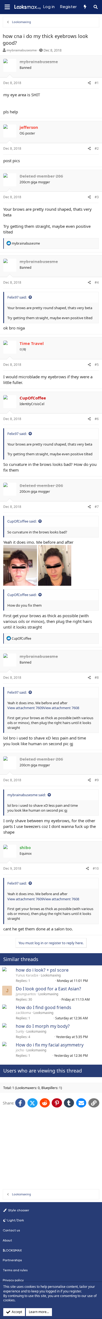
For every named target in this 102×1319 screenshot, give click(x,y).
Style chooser (18, 1210)
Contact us (11, 1230)
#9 (97, 780)
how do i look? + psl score (42, 970)
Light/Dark (15, 1220)
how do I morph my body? (43, 1026)
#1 (97, 83)
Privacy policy (13, 1280)
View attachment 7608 (61, 707)
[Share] (89, 83)
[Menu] (7, 7)
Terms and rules (15, 1270)
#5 (97, 364)
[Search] (95, 7)
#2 (97, 148)
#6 (97, 419)
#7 (97, 506)
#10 (96, 868)
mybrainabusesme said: (26, 794)
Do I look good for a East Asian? (48, 989)
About (7, 1240)
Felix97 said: (17, 297)
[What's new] (84, 7)
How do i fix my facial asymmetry (50, 1045)
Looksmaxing (51, 975)
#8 (97, 677)
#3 (97, 197)
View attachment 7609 (25, 707)
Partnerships (12, 1260)
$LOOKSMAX (12, 1250)
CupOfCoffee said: (21, 521)
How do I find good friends (43, 1007)
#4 (97, 282)
